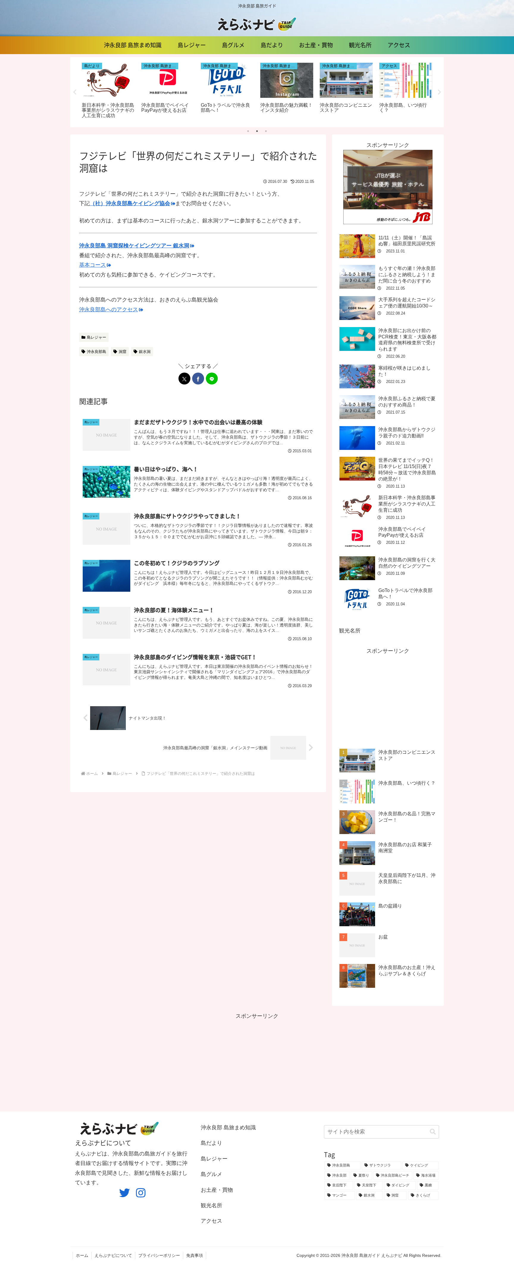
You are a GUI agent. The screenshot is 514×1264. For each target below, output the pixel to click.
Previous (75, 92)
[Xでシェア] (184, 378)
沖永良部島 (96, 351)
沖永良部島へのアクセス (108, 310)
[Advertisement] (388, 697)
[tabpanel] (108, 91)
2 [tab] (257, 131)
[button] (432, 1131)
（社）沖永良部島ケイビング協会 (130, 203)
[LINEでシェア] (212, 378)
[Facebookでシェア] (198, 378)
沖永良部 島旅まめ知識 (228, 1127)
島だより (211, 1143)
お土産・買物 (217, 1190)
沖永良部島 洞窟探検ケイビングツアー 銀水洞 (134, 246)
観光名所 (350, 631)
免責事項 (194, 1255)
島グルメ (211, 1174)
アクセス (211, 1221)
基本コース (92, 265)
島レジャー (96, 337)
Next (439, 92)
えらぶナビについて (113, 1255)
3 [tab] (266, 131)
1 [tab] (248, 131)
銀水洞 (145, 351)
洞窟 (122, 351)
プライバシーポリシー (159, 1255)
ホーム (82, 1255)
